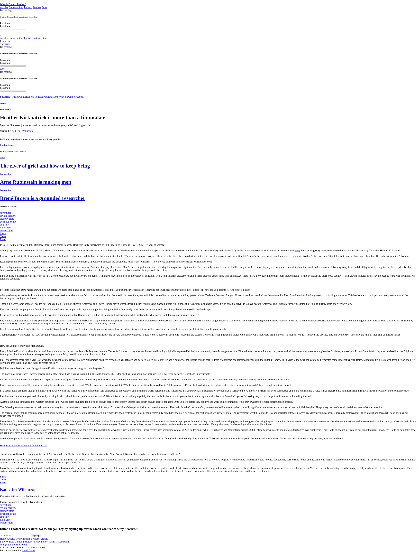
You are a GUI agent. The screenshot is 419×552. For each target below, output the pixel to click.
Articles (4, 7)
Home (3, 538)
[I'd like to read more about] (209, 1)
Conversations (16, 7)
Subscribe (5, 44)
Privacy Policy (40, 541)
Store (44, 7)
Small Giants (28, 550)
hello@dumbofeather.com (13, 544)
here (297, 250)
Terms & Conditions (58, 541)
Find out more (7, 145)
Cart (2, 68)
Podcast (28, 7)
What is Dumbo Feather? (13, 4)
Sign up (35, 535)
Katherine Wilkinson (22, 131)
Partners (37, 7)
